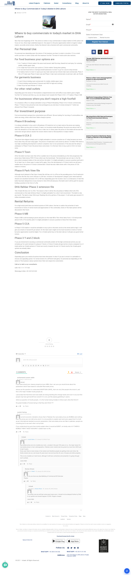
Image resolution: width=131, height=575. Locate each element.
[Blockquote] (38, 365)
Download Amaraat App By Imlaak (65, 536)
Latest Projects (34, 3)
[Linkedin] (78, 548)
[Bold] (23, 365)
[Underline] (28, 365)
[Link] (43, 365)
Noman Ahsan (38, 488)
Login (80, 354)
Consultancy (66, 3)
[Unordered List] (36, 365)
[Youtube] (74, 548)
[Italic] (26, 365)
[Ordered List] (33, 365)
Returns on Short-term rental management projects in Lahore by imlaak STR (99, 78)
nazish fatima (31, 439)
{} (45, 365)
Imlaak (23, 437)
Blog (77, 3)
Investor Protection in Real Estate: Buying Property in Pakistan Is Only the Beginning (98, 136)
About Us (86, 3)
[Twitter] (71, 548)
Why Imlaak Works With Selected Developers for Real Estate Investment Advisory (99, 117)
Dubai (56, 3)
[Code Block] (41, 365)
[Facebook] (68, 548)
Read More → (90, 70)
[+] (48, 365)
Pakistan (47, 3)
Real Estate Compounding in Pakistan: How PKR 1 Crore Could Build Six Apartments (99, 97)
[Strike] (31, 365)
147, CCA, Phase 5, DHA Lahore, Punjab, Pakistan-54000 (78, 555)
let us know (65, 525)
